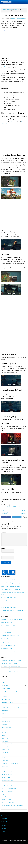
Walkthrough (5, 682)
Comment (4, 532)
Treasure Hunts (6, 688)
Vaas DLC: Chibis (6, 783)
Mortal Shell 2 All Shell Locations (9, 663)
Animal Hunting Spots (7, 702)
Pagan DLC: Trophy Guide (8, 802)
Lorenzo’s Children (6, 746)
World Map (4, 757)
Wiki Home (4, 680)
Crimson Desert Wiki (6, 622)
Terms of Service (5, 815)
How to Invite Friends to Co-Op (10, 763)
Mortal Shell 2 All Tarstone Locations (10, 666)
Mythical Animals (6, 699)
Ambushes (4, 716)
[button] (22, 2)
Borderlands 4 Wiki (6, 632)
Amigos (3, 735)
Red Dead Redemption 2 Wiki (8, 651)
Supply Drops (5, 713)
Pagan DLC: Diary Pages (8, 796)
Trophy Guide (5, 769)
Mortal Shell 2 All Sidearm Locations (10, 671)
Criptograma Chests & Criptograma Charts (12, 691)
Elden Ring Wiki (5, 638)
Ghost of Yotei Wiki (6, 629)
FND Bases (4, 705)
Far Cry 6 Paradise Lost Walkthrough (21, 512)
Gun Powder (5, 752)
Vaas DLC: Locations (7, 774)
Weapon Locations (6, 719)
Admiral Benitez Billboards (8, 744)
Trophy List (4, 766)
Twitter (3, 831)
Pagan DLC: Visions (6, 794)
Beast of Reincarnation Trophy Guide (10, 586)
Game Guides (16, 521)
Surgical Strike (6, 66)
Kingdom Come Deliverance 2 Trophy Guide (12, 610)
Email (3, 555)
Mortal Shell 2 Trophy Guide (8, 579)
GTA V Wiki (4, 655)
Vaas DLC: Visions (6, 777)
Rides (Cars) (5, 732)
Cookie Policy (4, 821)
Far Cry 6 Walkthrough (13, 506)
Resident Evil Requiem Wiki (8, 625)
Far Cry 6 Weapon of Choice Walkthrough (7, 512)
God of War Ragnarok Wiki (8, 645)
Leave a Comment (21, 18)
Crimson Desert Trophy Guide (8, 600)
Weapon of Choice (19, 66)
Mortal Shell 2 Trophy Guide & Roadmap (11, 660)
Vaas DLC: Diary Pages (7, 780)
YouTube (3, 825)
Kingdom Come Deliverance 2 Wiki (10, 635)
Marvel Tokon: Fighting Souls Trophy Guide (12, 583)
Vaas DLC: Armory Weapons (9, 771)
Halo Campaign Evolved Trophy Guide (10, 589)
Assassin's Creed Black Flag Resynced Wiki (11, 619)
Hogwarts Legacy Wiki (7, 642)
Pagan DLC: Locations (7, 791)
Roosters (4, 693)
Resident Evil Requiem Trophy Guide (10, 604)
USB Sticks (4, 696)
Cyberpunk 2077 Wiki (6, 648)
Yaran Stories (5, 685)
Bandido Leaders (6, 738)
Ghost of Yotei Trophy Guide (8, 607)
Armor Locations (6, 721)
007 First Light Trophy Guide (8, 597)
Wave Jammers (5, 741)
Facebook (3, 828)
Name (3, 548)
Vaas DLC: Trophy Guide (8, 785)
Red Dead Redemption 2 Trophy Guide (10, 613)
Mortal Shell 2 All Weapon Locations (10, 669)
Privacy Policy (4, 818)
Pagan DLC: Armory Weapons (9, 788)
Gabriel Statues (5, 749)
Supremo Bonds (6, 755)
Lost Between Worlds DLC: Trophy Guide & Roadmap (12, 806)
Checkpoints (5, 710)
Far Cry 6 (10, 521)
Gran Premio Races (6, 730)
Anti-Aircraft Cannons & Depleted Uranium (12, 707)
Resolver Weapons (6, 727)
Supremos (4, 724)
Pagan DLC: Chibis (6, 799)
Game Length (5, 760)
